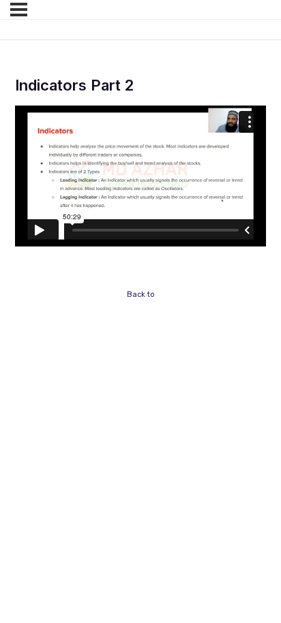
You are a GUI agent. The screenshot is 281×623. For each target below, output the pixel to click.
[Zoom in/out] (27, 402)
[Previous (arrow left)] (27, 425)
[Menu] (19, 9)
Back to (141, 294)
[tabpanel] (140, 176)
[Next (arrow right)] (84, 425)
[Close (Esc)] (199, 402)
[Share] (142, 402)
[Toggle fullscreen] (84, 402)
